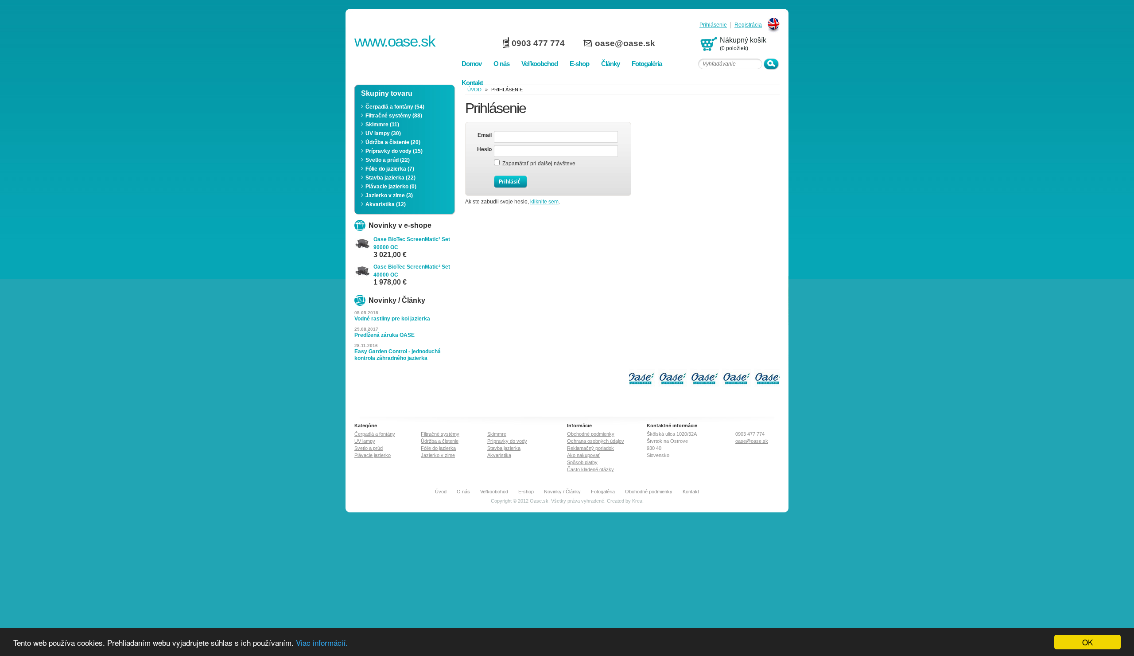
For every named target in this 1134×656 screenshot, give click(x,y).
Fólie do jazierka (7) (389, 169)
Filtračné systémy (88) (393, 116)
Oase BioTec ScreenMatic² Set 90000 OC (411, 243)
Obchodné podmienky (590, 434)
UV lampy (364, 441)
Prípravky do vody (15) (394, 151)
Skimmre (496, 434)
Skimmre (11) (382, 124)
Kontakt (691, 491)
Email (485, 135)
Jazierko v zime (438, 455)
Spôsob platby (582, 462)
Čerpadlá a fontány (374, 434)
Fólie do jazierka (438, 448)
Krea (637, 501)
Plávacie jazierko (372, 455)
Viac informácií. (322, 642)
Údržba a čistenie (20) (392, 142)
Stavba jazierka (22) (390, 178)
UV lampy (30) (383, 133)
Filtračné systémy (440, 434)
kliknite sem (544, 202)
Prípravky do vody (507, 441)
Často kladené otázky (590, 469)
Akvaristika (499, 455)
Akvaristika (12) (385, 204)
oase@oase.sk (625, 43)
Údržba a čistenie (439, 441)
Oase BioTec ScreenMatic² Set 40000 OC (411, 271)
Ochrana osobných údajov (595, 441)
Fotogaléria (603, 491)
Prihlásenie (713, 25)
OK (1087, 642)
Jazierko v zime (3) (389, 195)
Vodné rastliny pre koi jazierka (392, 319)
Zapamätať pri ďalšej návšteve (537, 163)
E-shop (526, 491)
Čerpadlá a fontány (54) (394, 107)
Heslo (484, 149)
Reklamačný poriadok (590, 448)
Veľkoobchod (494, 491)
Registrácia (748, 25)
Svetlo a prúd (368, 448)
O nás (463, 491)
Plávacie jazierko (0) (390, 187)
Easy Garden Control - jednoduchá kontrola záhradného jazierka (397, 354)
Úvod (441, 491)
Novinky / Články (562, 491)
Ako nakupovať (583, 455)
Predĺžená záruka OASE (384, 335)
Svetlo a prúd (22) (387, 160)
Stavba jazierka (503, 448)
